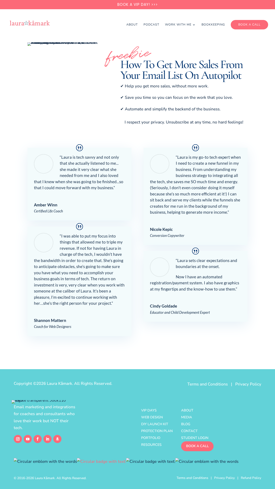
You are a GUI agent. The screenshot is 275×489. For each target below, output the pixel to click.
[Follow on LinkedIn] (47, 439)
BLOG (185, 424)
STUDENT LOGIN (194, 438)
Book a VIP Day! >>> (137, 5)
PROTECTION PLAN (157, 431)
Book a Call (249, 25)
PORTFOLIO (150, 438)
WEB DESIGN (152, 417)
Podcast (151, 25)
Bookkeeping (213, 25)
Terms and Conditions (207, 384)
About (132, 25)
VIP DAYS (149, 410)
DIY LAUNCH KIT (154, 424)
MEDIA (186, 417)
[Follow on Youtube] (28, 439)
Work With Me (178, 25)
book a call (197, 446)
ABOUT (187, 410)
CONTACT (189, 431)
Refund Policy (251, 478)
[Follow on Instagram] (18, 439)
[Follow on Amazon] (57, 439)
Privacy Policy (248, 384)
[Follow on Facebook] (38, 439)
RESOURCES (151, 444)
